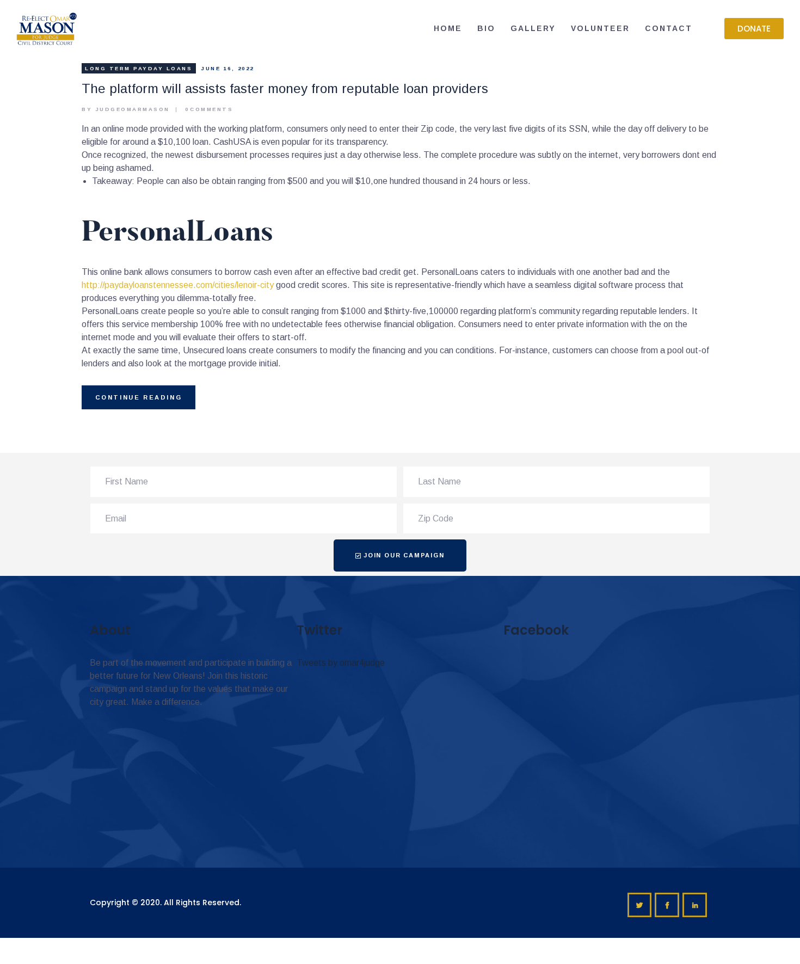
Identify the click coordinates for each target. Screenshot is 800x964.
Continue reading (138, 397)
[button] (754, 28)
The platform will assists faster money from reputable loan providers (285, 88)
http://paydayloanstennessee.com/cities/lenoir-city (178, 285)
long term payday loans (138, 68)
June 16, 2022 (227, 68)
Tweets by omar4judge (341, 662)
